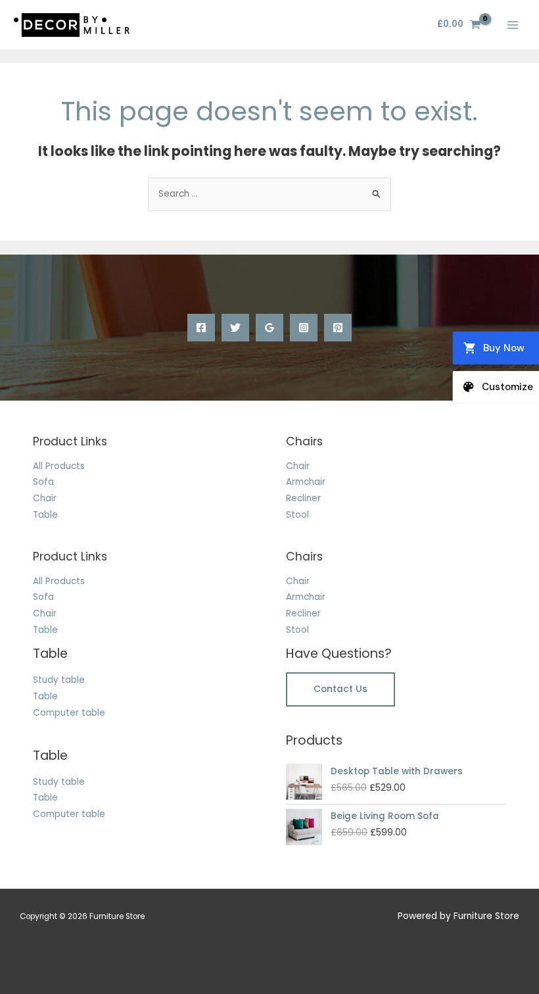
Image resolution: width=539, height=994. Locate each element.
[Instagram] (303, 327)
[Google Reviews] (269, 327)
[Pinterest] (338, 327)
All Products (59, 466)
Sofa (43, 482)
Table (45, 515)
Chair (45, 498)
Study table (59, 680)
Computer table (69, 713)
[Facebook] (201, 327)
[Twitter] (235, 327)
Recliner (303, 498)
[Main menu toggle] (513, 24)
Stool (297, 515)
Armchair (305, 482)
